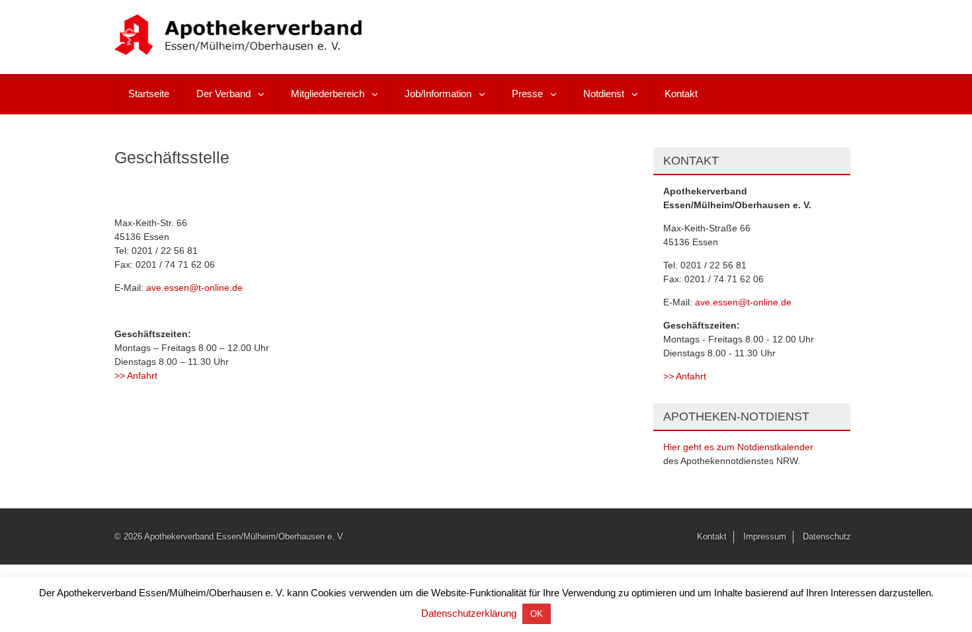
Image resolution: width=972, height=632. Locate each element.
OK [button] (536, 614)
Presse (527, 93)
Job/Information (438, 93)
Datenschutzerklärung (468, 613)
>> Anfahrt (135, 375)
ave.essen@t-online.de (194, 287)
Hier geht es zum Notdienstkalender (738, 447)
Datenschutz (827, 536)
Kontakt (681, 93)
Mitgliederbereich (327, 93)
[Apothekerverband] (238, 49)
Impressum (764, 536)
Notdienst (603, 93)
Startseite (148, 93)
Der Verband (223, 93)
